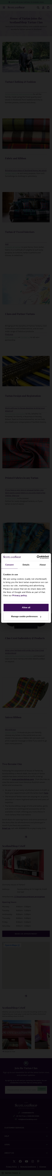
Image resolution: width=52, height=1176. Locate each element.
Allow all (26, 607)
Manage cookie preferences (24, 616)
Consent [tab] (9, 565)
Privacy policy (19, 595)
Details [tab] (26, 565)
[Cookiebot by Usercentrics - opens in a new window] (37, 557)
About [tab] (43, 565)
